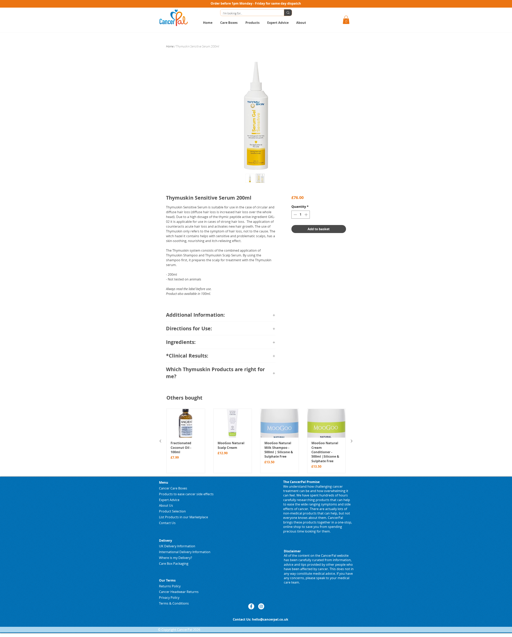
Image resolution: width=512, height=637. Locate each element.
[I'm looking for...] (288, 12)
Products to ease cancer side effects (186, 494)
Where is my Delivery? (175, 558)
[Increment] (306, 214)
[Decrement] (295, 214)
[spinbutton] (301, 214)
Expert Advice (169, 500)
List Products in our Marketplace (183, 517)
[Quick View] (186, 423)
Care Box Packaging (173, 563)
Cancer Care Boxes (173, 488)
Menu (163, 482)
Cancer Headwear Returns (179, 592)
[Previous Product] (160, 441)
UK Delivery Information (177, 546)
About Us (166, 505)
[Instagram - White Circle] (261, 606)
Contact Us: (242, 619)
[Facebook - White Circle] (251, 606)
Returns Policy (170, 586)
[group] (256, 440)
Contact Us (167, 523)
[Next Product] (351, 441)
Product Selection (172, 511)
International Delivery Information (184, 552)
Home (170, 46)
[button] (346, 20)
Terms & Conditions (174, 603)
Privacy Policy (169, 597)
